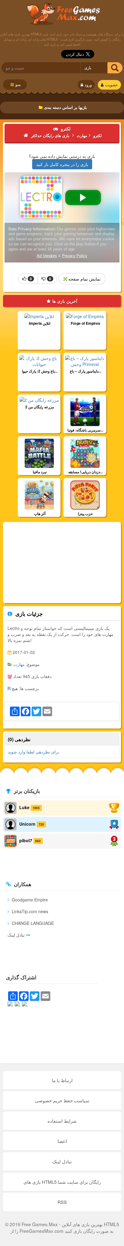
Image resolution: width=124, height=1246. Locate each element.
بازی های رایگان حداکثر (62, 14)
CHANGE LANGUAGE (32, 923)
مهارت (19, 664)
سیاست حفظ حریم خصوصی (62, 1100)
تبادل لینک (17, 935)
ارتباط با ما (62, 1080)
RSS (62, 1202)
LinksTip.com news (29, 911)
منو (18, 84)
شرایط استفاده (62, 1121)
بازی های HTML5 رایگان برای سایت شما (62, 1182)
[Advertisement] (62, 562)
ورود (88, 84)
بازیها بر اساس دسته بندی (65, 107)
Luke (24, 807)
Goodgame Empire (29, 900)
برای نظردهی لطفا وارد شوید (33, 752)
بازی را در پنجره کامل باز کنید (62, 164)
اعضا (62, 1141)
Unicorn (27, 824)
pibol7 (25, 840)
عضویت (111, 84)
